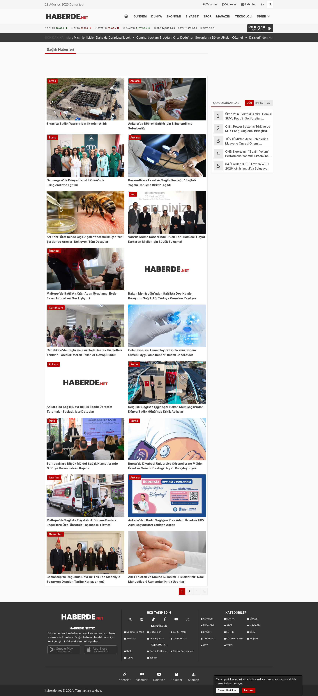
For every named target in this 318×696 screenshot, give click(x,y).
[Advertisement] (26, 101)
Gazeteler (155, 632)
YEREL (229, 645)
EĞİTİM (230, 632)
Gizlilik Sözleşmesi (183, 651)
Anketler (176, 680)
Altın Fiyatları (157, 638)
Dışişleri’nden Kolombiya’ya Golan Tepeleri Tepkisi (243, 37)
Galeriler (250, 4)
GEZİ (205, 645)
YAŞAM (254, 638)
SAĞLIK (207, 632)
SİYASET (192, 16)
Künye (129, 657)
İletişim (153, 657)
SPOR (207, 16)
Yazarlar (211, 4)
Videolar (230, 4)
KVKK (129, 651)
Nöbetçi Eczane (135, 632)
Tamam (248, 690)
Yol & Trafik (179, 632)
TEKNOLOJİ (243, 16)
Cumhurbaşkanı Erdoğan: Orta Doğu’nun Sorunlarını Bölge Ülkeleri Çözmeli (149, 37)
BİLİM (252, 632)
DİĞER (262, 16)
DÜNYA (156, 16)
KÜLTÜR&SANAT (235, 638)
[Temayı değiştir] (262, 3)
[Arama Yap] (270, 4)
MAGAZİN (223, 16)
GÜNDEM (140, 16)
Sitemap (193, 680)
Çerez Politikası (158, 651)
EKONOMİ (174, 16)
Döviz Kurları (180, 638)
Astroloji (131, 638)
